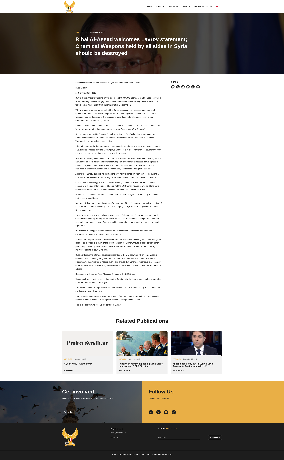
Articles (79, 32)
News (184, 6)
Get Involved (199, 6)
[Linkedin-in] (151, 412)
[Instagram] (174, 412)
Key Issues (173, 6)
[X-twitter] (158, 412)
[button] (173, 86)
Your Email (162, 434)
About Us (160, 6)
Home (149, 6)
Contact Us (114, 437)
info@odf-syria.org (116, 429)
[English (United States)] (218, 7)
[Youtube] (166, 412)
